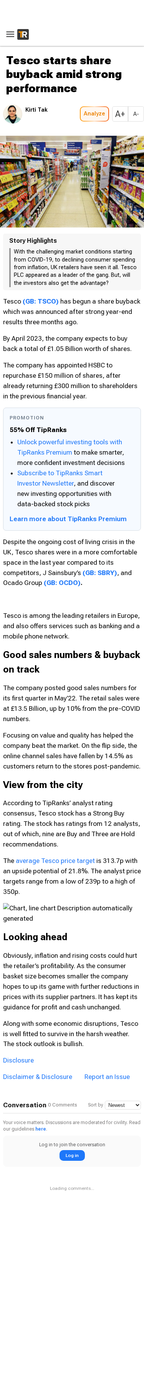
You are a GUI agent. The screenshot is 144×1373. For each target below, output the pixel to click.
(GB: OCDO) (62, 583)
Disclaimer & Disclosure (37, 1066)
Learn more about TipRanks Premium (68, 519)
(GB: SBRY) (100, 573)
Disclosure (18, 1050)
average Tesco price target (55, 860)
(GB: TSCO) (41, 301)
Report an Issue (107, 1066)
